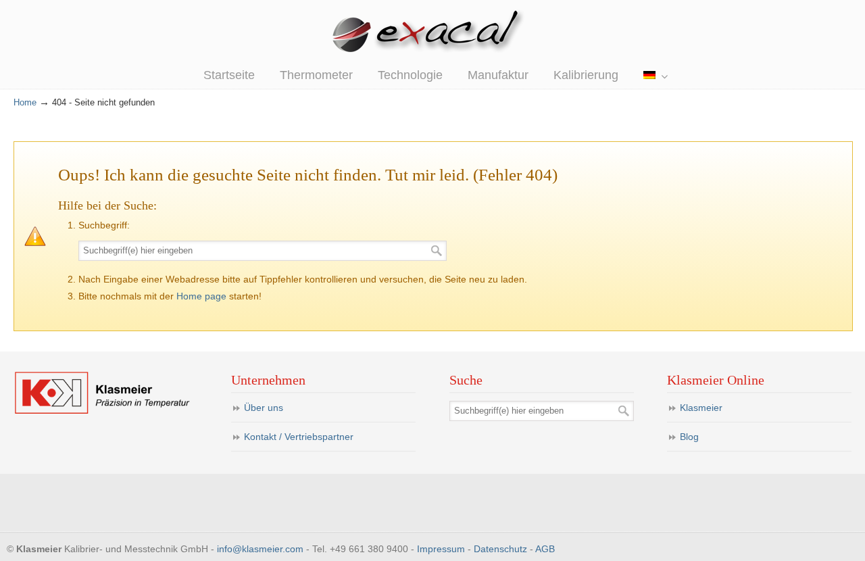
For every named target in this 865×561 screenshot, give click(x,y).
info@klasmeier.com (260, 548)
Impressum (441, 548)
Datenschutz (500, 548)
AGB (545, 548)
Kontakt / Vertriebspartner (298, 436)
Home (25, 102)
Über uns (263, 407)
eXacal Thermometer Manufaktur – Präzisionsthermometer (432, 33)
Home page (201, 296)
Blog (689, 436)
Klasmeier (701, 407)
